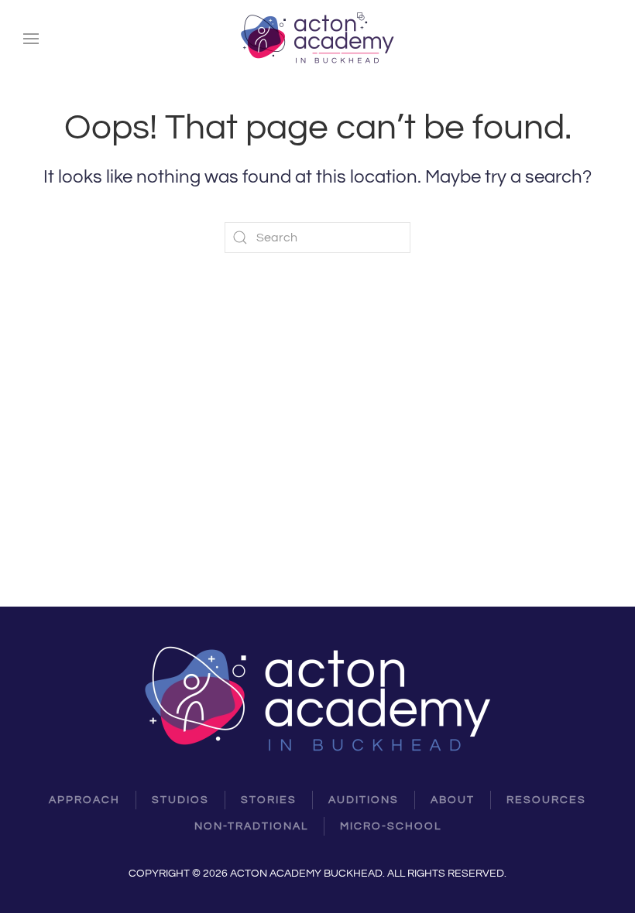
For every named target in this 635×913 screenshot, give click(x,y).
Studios (180, 800)
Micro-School (390, 826)
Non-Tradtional (251, 826)
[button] (31, 39)
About (453, 800)
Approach (84, 800)
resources (546, 800)
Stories (269, 800)
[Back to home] (317, 39)
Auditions (363, 800)
